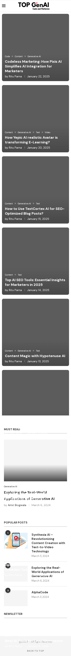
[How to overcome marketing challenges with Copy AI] (35, 403)
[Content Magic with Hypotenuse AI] (35, 332)
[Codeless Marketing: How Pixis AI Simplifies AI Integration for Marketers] (35, 47)
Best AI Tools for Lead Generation (34, 640)
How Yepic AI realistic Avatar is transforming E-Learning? (31, 140)
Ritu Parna (15, 76)
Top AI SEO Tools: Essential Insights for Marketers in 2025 (35, 282)
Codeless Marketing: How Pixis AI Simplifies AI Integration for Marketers (33, 66)
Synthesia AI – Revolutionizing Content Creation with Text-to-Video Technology (48, 543)
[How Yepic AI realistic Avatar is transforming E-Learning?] (35, 118)
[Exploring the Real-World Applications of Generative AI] (35, 460)
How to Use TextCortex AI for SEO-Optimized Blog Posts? (34, 211)
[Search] (67, 6)
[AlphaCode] (16, 598)
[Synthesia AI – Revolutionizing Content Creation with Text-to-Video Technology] (16, 541)
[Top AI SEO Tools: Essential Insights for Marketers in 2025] (35, 261)
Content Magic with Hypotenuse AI (35, 356)
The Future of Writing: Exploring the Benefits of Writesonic (35, 496)
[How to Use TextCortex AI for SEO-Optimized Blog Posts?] (35, 190)
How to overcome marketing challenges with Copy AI (29, 424)
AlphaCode (40, 592)
